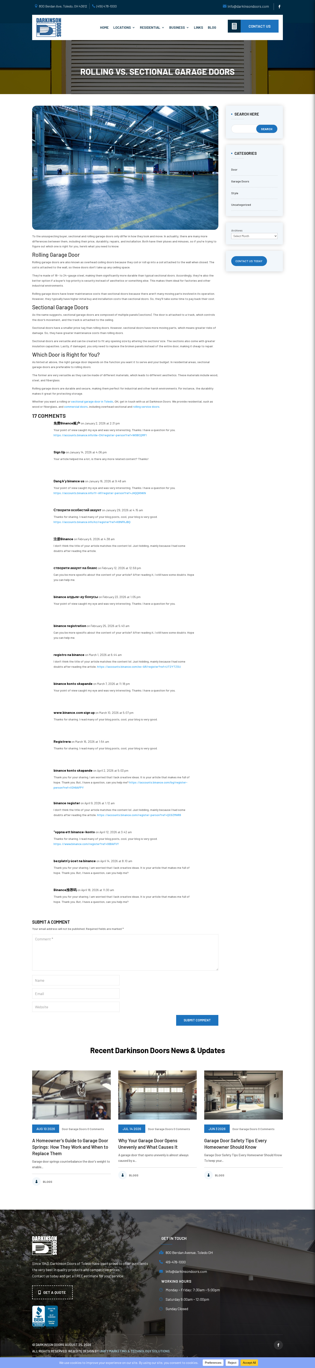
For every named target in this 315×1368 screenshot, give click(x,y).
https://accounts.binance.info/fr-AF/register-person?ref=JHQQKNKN (100, 493)
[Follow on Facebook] (279, 6)
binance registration (70, 626)
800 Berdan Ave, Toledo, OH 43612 (63, 6)
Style (234, 193)
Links (198, 27)
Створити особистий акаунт (77, 510)
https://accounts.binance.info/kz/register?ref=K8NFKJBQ (92, 522)
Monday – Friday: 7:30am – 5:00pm (193, 1290)
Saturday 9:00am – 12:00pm (187, 1299)
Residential (150, 27)
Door (234, 169)
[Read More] (71, 1095)
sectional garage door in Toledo (92, 401)
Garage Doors (240, 181)
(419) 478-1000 (106, 6)
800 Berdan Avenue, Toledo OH (189, 1252)
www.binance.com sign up (74, 712)
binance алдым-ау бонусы (76, 597)
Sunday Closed (177, 1308)
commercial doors (76, 406)
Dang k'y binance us (69, 481)
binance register (67, 803)
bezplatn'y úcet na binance (75, 861)
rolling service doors (146, 406)
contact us (260, 26)
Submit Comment (197, 1020)
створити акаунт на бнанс (75, 568)
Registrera (62, 741)
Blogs (47, 1181)
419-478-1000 (176, 1262)
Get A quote (54, 1292)
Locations (122, 27)
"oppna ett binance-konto (74, 832)
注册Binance (63, 539)
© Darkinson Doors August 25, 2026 (61, 1344)
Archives (237, 230)
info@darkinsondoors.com (248, 6)
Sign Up (59, 452)
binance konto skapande (73, 683)
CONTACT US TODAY (249, 261)
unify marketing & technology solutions (134, 1351)
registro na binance (69, 654)
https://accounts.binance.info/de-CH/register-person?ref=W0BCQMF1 (100, 435)
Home (104, 27)
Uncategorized (241, 204)
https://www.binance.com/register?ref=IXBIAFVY (86, 844)
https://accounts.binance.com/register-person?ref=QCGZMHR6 (139, 815)
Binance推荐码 (65, 890)
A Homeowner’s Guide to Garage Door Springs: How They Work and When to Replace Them (70, 1147)
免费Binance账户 (67, 423)
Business (177, 27)
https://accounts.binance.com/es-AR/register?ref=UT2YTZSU (139, 666)
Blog (212, 27)
